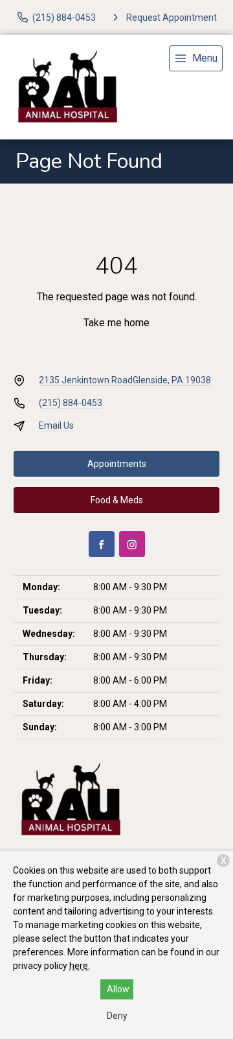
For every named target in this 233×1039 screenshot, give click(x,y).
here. (79, 966)
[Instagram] (132, 544)
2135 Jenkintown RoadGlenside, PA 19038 (125, 380)
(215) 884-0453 (70, 403)
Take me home (116, 322)
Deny (117, 1015)
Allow (118, 989)
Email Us (56, 425)
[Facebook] (102, 544)
